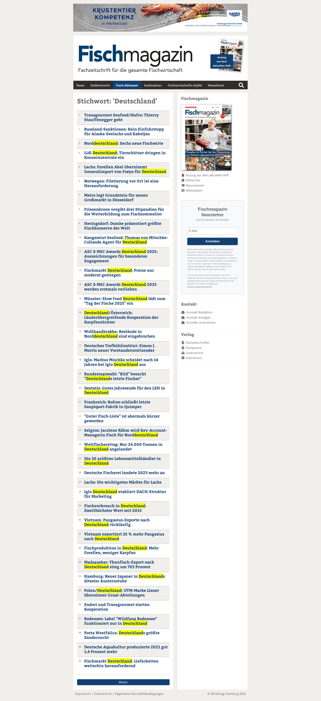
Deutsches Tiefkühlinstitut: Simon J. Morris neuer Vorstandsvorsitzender (119, 348)
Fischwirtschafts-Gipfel (185, 85)
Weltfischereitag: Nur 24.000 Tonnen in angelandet (123, 447)
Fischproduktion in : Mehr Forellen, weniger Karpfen (121, 550)
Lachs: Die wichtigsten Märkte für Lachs (122, 482)
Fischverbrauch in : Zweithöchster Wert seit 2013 (115, 508)
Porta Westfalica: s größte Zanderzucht (122, 635)
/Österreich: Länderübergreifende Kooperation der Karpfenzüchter (121, 317)
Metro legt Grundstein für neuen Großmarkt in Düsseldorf (116, 197)
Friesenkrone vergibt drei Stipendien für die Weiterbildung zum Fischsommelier (124, 211)
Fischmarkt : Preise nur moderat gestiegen (119, 272)
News (80, 85)
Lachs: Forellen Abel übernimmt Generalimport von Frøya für (125, 169)
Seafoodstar (153, 85)
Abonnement (195, 185)
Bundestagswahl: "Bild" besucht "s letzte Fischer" (115, 376)
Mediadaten (194, 190)
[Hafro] (160, 30)
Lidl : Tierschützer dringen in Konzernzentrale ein (125, 155)
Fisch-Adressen (127, 85)
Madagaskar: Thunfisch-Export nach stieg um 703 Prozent (119, 564)
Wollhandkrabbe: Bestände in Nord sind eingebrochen (119, 334)
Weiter (123, 682)
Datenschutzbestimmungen (199, 286)
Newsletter (216, 85)
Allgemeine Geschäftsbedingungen (139, 694)
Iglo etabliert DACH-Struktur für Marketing (125, 494)
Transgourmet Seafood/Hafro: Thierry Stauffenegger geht (121, 117)
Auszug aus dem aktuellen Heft (207, 175)
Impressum (194, 358)
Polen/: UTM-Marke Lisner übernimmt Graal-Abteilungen (121, 593)
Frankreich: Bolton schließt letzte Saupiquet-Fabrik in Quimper (117, 404)
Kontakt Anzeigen (199, 317)
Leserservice (194, 353)
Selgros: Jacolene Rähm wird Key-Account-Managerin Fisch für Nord (125, 432)
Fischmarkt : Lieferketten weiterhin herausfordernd (121, 663)
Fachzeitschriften (198, 343)
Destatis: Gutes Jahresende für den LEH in (124, 390)
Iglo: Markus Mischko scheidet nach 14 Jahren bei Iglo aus (121, 362)
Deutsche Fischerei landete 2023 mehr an (124, 472)
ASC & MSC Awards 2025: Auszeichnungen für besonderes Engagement (121, 256)
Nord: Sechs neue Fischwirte (123, 143)
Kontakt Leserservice (201, 322)
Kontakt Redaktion (199, 312)
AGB (212, 284)
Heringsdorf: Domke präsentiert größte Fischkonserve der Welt (122, 226)
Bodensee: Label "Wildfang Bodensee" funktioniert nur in (120, 621)
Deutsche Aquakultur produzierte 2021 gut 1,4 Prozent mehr (126, 649)
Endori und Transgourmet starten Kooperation (117, 607)
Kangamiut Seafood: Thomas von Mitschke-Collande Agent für (126, 240)
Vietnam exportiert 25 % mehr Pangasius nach (124, 536)
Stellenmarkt (100, 85)
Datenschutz (103, 694)
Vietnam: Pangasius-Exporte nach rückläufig (117, 522)
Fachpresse (194, 348)
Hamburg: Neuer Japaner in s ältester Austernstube (124, 578)
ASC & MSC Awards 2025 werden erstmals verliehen (120, 287)
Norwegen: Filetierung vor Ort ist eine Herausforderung (121, 183)
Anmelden (212, 241)
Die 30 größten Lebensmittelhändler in (122, 461)
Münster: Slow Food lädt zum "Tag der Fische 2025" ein (125, 301)
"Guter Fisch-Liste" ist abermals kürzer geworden (122, 418)
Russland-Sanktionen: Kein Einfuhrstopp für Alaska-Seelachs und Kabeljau (124, 131)
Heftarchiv (193, 180)
